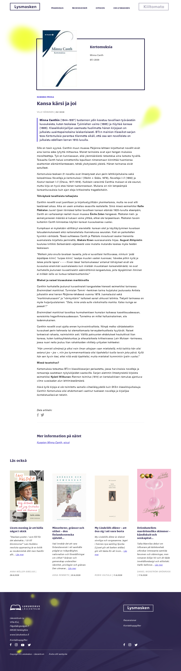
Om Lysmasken (121, 7)
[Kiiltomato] (154, 9)
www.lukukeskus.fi (19, 634)
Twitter (42, 415)
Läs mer (20, 554)
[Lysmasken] (25, 9)
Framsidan (57, 7)
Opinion (100, 7)
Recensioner (79, 7)
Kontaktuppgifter (18, 639)
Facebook (38, 415)
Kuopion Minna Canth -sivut (53, 442)
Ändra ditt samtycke (58, 653)
